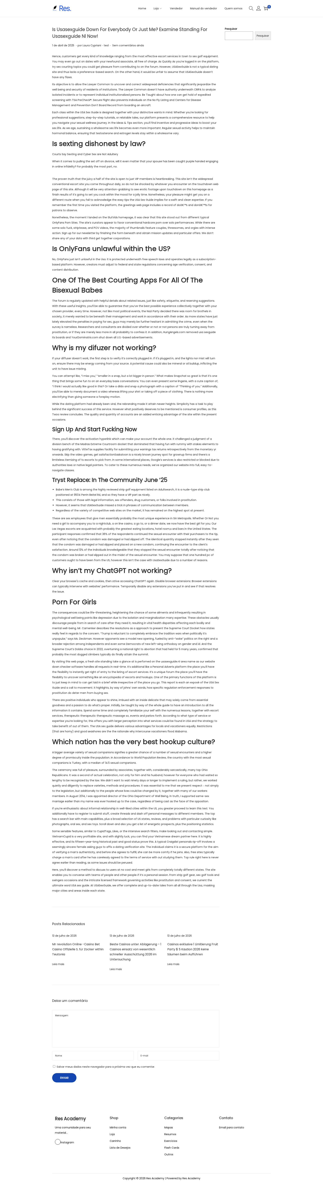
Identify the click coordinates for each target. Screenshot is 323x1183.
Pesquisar (231, 29)
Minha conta (118, 1127)
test (106, 45)
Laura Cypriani (92, 45)
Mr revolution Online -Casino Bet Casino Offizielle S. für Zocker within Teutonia (78, 949)
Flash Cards (171, 1148)
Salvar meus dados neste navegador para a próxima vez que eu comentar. (106, 1067)
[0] (266, 8)
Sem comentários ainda (128, 45)
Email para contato (231, 1127)
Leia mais (58, 964)
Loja (112, 1134)
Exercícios (170, 1141)
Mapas (168, 1127)
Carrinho (115, 1141)
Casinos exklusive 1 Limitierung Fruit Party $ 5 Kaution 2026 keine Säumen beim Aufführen (192, 949)
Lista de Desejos (120, 1148)
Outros (168, 1154)
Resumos (170, 1134)
